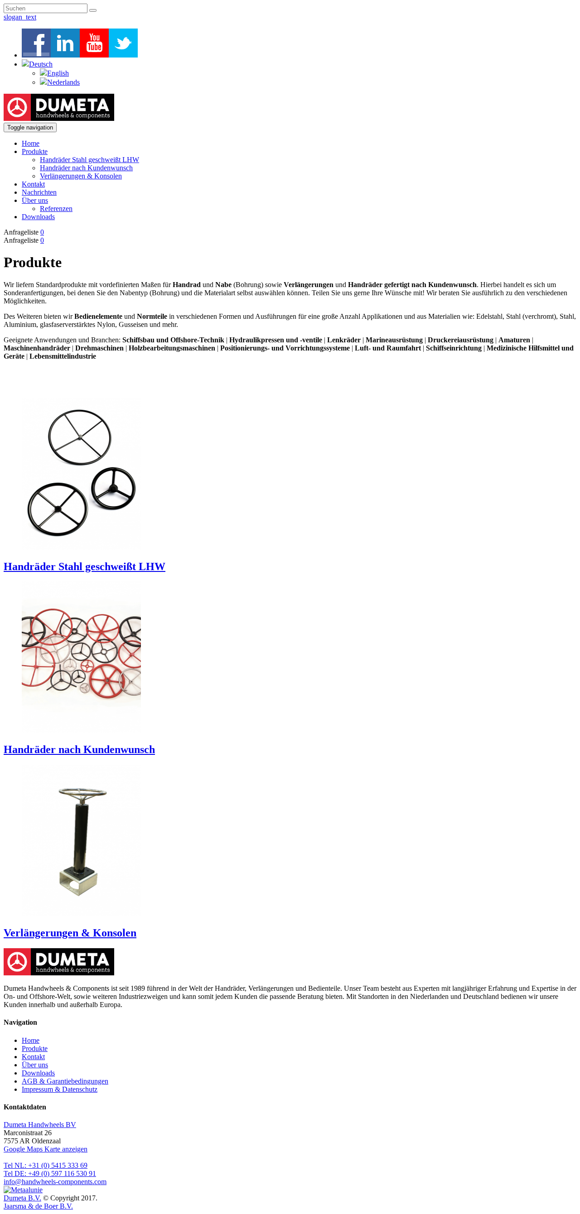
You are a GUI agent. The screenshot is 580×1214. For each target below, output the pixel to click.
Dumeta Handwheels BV (40, 1124)
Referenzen (56, 208)
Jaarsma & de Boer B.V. (38, 1206)
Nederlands (63, 82)
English (58, 73)
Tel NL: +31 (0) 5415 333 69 (45, 1165)
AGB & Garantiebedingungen (65, 1081)
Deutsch (41, 64)
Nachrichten (39, 192)
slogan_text (20, 17)
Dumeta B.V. (22, 1198)
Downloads (38, 217)
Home (30, 143)
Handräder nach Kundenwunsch (86, 168)
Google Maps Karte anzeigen (45, 1149)
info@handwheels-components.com (55, 1181)
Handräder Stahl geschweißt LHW (89, 159)
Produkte (35, 151)
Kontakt (33, 184)
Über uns (35, 200)
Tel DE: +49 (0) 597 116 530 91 (50, 1173)
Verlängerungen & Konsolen (81, 176)
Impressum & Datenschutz (59, 1089)
